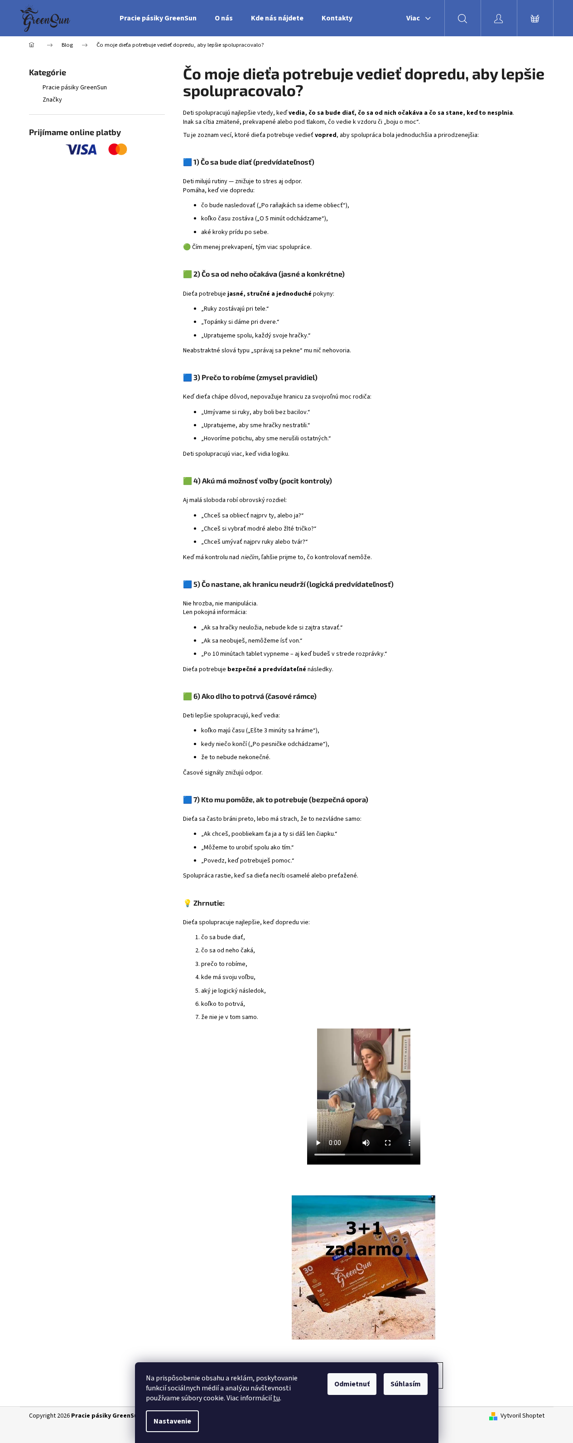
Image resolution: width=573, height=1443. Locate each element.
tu (276, 1398)
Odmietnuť (352, 1384)
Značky (52, 99)
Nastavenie (172, 1421)
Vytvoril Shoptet (522, 1416)
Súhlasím (405, 1384)
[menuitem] (158, 18)
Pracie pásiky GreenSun (75, 87)
